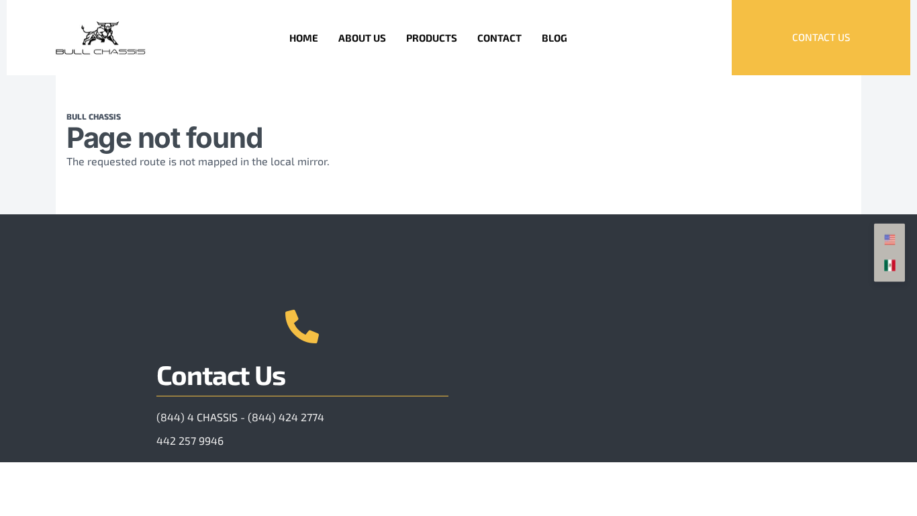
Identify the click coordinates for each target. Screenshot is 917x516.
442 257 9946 (190, 440)
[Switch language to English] (889, 240)
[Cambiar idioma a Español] (889, 266)
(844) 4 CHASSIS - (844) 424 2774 (240, 417)
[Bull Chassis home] (101, 38)
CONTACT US (821, 37)
